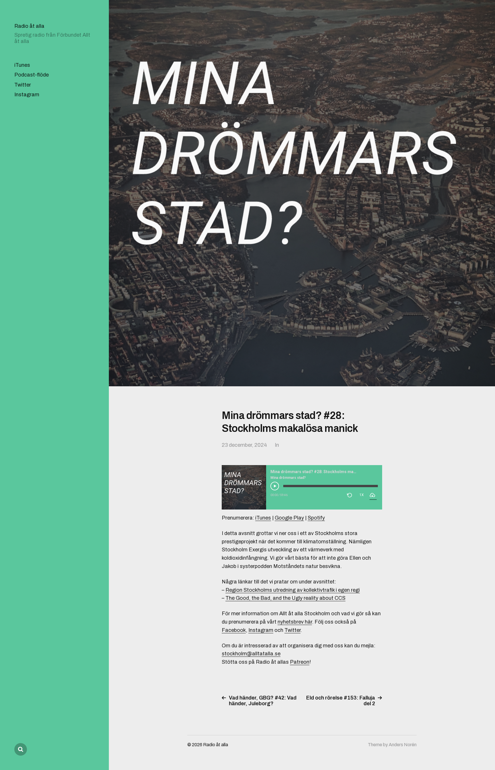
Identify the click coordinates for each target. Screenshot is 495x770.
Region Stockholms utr (252, 590)
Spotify (316, 518)
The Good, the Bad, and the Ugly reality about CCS (285, 598)
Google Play (289, 518)
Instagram (26, 94)
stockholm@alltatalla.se (251, 654)
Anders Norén (403, 744)
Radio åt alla (29, 26)
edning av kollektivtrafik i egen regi (320, 590)
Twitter (22, 85)
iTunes (22, 65)
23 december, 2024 (244, 445)
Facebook (234, 630)
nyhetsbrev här (295, 622)
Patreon (299, 662)
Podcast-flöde (31, 75)
